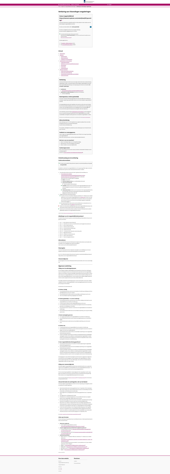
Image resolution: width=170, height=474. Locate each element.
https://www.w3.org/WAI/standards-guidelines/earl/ (74, 449)
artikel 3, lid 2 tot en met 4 (73, 377)
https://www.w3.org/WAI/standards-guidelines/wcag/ (75, 445)
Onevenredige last (64, 68)
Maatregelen (63, 66)
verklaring (73, 204)
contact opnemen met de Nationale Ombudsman (73, 152)
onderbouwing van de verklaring (78, 111)
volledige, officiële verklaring (67, 43)
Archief (60, 469)
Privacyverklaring (77, 463)
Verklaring (62, 55)
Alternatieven (63, 65)
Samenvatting (62, 53)
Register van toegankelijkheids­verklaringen (68, 6)
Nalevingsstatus (64, 56)
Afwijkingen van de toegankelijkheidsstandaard (70, 63)
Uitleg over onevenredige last (66, 72)
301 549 (83, 197)
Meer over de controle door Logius (66, 37)
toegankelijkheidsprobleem (67, 44)
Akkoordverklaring (64, 58)
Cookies (75, 461)
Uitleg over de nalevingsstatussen (67, 71)
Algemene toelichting (64, 69)
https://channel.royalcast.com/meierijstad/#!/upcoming (72, 90)
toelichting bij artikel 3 (82, 377)
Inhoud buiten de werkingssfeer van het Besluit (69, 74)
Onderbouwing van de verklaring (66, 60)
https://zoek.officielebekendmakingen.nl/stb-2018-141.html (72, 426)
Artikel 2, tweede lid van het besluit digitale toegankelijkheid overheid (70, 414)
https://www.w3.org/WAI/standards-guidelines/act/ (79, 448)
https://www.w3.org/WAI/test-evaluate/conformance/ (77, 446)
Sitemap (60, 466)
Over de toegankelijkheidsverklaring (63, 462)
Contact (59, 471)
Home (59, 6)
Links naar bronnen (64, 75)
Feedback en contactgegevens (66, 59)
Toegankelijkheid (61, 464)
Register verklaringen (75, 4)
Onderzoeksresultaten (65, 62)
